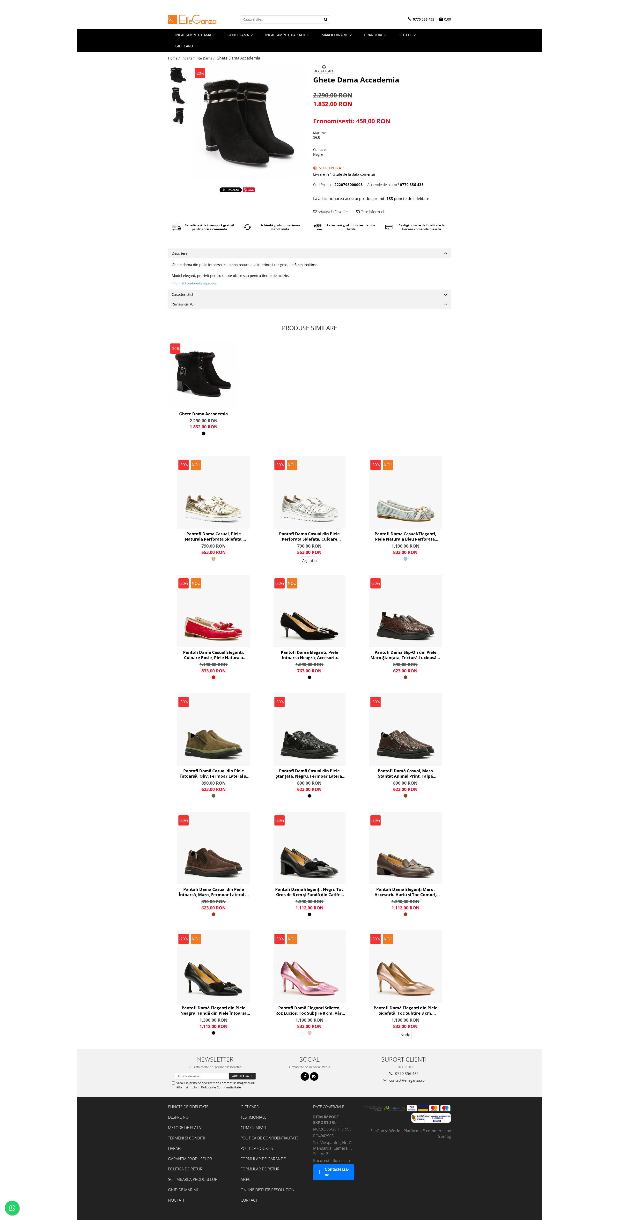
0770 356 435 (406, 1073)
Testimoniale (253, 1117)
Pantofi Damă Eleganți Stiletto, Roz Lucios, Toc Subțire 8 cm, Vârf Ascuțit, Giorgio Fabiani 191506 (309, 1010)
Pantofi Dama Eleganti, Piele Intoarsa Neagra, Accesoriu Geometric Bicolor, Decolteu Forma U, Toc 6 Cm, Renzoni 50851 (309, 655)
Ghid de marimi (183, 1189)
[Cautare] (325, 19)
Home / (174, 58)
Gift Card (250, 1106)
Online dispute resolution (268, 1189)
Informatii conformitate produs (194, 283)
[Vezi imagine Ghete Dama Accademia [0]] (178, 75)
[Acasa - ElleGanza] (192, 19)
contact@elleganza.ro (406, 1080)
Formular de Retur (260, 1169)
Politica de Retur (185, 1169)
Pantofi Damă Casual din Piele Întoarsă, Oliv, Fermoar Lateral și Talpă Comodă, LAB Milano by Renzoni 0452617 (213, 773)
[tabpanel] (248, 122)
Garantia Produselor (190, 1158)
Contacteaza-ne (337, 1172)
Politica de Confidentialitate (221, 1087)
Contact (249, 1200)
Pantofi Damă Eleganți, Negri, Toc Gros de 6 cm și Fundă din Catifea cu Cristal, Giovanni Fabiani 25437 (309, 892)
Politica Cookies (257, 1148)
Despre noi (179, 1117)
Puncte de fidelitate (188, 1106)
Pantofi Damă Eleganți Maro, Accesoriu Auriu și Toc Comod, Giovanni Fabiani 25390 (405, 892)
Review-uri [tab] (183, 304)
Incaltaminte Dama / (198, 58)
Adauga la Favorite (332, 211)
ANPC (246, 1179)
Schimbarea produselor (192, 1179)
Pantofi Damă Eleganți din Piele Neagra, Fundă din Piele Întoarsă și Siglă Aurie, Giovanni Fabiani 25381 (213, 1010)
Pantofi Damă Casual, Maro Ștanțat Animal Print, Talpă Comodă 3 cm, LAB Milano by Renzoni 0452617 (405, 773)
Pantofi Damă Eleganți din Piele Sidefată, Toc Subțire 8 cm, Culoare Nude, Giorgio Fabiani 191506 (405, 1010)
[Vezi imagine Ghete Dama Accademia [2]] (178, 116)
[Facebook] (305, 1076)
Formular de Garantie (263, 1158)
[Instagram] (314, 1076)
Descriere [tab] (179, 253)
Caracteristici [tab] (182, 294)
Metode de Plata (184, 1127)
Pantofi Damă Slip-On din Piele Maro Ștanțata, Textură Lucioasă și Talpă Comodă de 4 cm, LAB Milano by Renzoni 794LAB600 (405, 655)
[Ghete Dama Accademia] (248, 122)
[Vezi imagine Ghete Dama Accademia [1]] (178, 95)
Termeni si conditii (186, 1138)
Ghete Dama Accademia (203, 414)
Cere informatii (372, 211)
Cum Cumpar (253, 1127)
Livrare (175, 1148)
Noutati (176, 1200)
